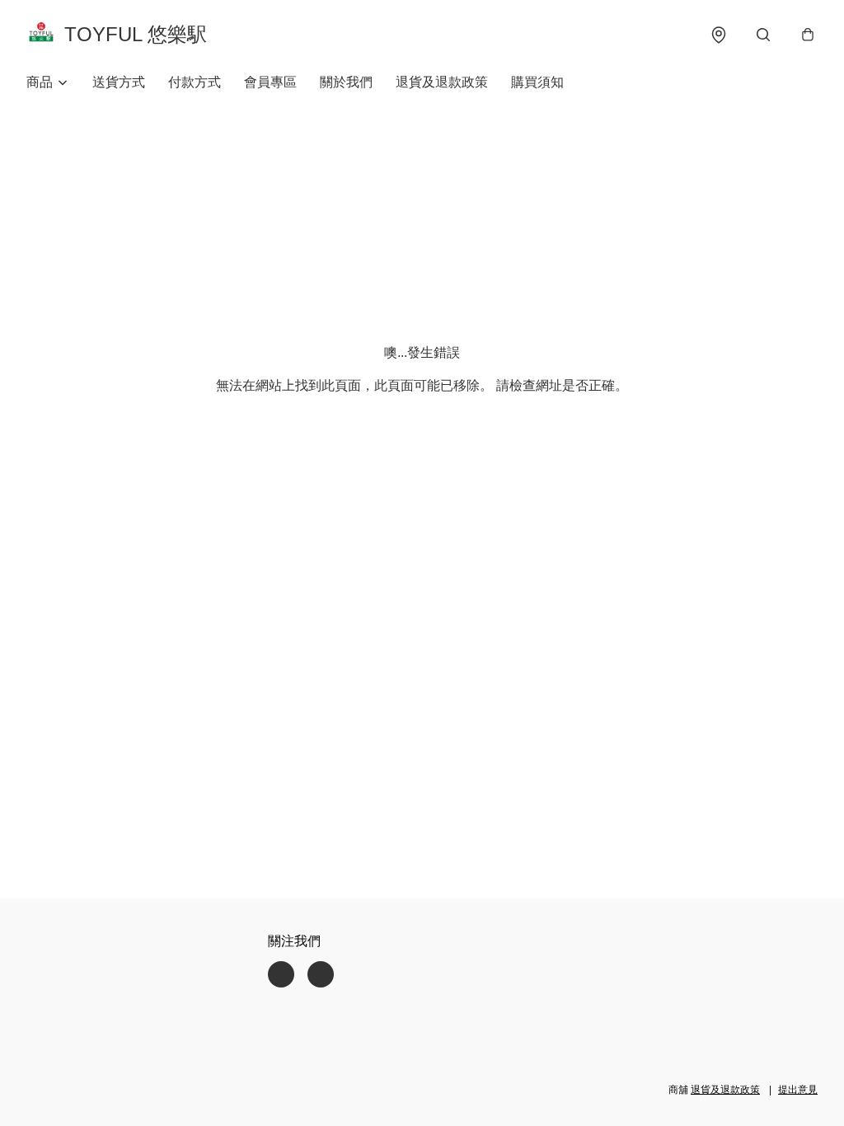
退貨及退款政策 (442, 82)
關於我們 (346, 82)
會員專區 (270, 82)
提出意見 (798, 1090)
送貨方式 (118, 82)
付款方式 (194, 82)
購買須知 (537, 82)
